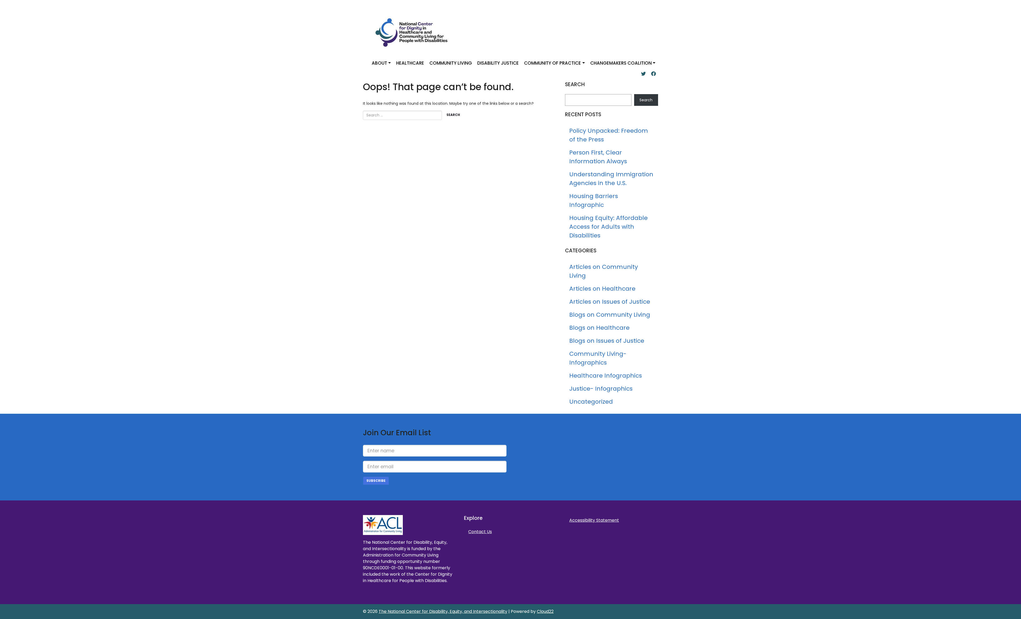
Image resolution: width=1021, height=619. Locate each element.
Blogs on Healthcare (599, 328)
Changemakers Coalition (621, 63)
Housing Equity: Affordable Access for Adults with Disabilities (608, 227)
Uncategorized (591, 402)
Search (645, 100)
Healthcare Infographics (605, 375)
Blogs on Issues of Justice (606, 341)
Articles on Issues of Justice (609, 302)
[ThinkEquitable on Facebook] (653, 73)
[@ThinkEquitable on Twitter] (643, 73)
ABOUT (379, 63)
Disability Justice (498, 63)
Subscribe (376, 480)
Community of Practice (552, 63)
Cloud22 (545, 611)
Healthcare (410, 63)
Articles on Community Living (603, 271)
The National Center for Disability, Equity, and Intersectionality (443, 611)
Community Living (450, 63)
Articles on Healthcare (602, 289)
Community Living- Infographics (597, 358)
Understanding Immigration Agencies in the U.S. (611, 178)
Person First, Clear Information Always (598, 156)
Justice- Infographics (601, 388)
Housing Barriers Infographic (593, 200)
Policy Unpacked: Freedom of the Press (608, 135)
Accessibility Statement (594, 520)
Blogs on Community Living (609, 315)
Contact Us (480, 532)
